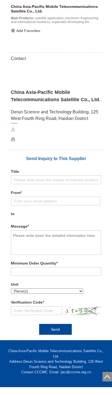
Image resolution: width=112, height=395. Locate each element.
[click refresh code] (81, 310)
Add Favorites (28, 30)
